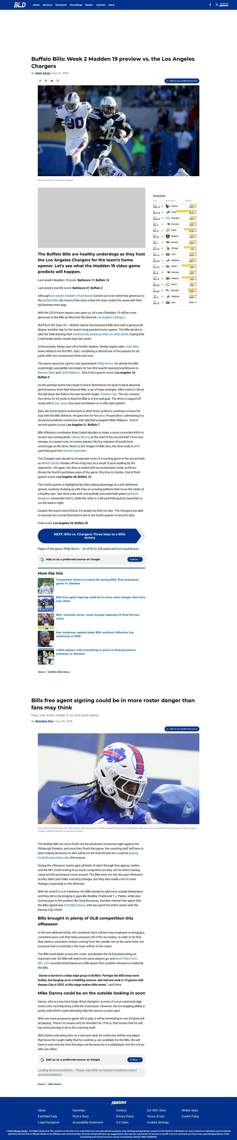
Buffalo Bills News (59, 671)
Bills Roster (55, 1084)
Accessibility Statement (87, 1122)
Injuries (100, 4)
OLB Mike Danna (74, 905)
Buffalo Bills (50, 300)
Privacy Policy (125, 1116)
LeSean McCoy (80, 437)
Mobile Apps (190, 1110)
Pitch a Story (80, 1116)
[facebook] (210, 4)
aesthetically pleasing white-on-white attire (100, 334)
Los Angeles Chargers (110, 317)
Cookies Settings (158, 1122)
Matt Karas (43, 73)
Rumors (47, 4)
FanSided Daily (47, 1116)
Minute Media (20, 1131)
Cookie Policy (190, 1116)
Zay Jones (61, 403)
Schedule (61, 4)
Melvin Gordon (51, 463)
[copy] (57, 80)
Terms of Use (155, 1116)
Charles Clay (108, 394)
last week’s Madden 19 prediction (71, 295)
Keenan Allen (46, 372)
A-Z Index (122, 1122)
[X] (216, 4)
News (36, 4)
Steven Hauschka (74, 450)
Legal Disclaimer (48, 1122)
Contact (121, 1110)
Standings (76, 4)
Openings (78, 1110)
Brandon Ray (44, 721)
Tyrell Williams (70, 372)
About (42, 1110)
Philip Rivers (105, 363)
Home (41, 671)
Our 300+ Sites (156, 1110)
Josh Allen (132, 346)
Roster (89, 4)
